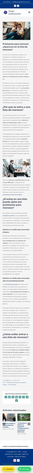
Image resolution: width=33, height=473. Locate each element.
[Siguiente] (29, 424)
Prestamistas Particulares (13, 382)
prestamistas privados (11, 284)
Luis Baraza (7, 380)
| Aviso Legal (17, 454)
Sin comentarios (12, 384)
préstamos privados (8, 215)
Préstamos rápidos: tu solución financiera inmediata (9, 425)
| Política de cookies (20, 456)
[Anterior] (4, 424)
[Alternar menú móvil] (29, 12)
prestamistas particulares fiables (12, 194)
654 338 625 (6, 2)
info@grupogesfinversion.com (21, 2)
